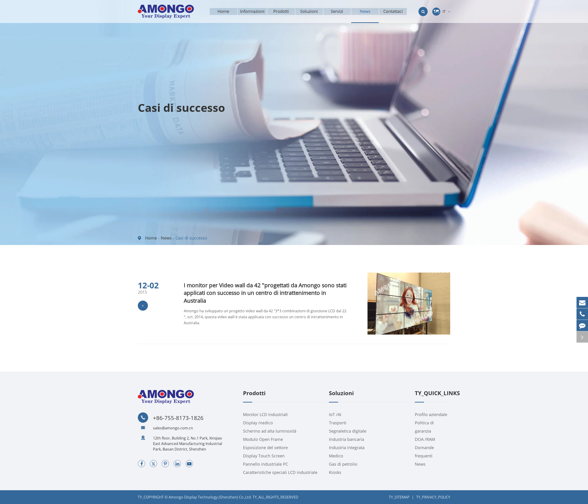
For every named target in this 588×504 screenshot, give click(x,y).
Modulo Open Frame (263, 439)
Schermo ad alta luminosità (269, 431)
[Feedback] (582, 325)
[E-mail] (582, 302)
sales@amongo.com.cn (173, 428)
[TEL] (582, 314)
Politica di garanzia (424, 427)
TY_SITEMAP (399, 497)
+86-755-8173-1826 (178, 418)
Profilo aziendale (431, 414)
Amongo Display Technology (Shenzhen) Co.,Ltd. (210, 497)
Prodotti (254, 393)
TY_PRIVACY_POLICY (433, 497)
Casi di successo (191, 238)
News (166, 238)
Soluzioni (341, 393)
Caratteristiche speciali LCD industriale (280, 472)
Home (151, 238)
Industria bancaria (346, 439)
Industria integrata (347, 447)
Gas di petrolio (343, 464)
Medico (336, 456)
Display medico (258, 422)
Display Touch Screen (264, 456)
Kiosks (335, 472)
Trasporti (337, 422)
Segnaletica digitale (347, 431)
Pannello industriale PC (265, 464)
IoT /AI (335, 414)
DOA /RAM (425, 439)
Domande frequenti (424, 452)
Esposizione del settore (265, 447)
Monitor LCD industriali (265, 414)
